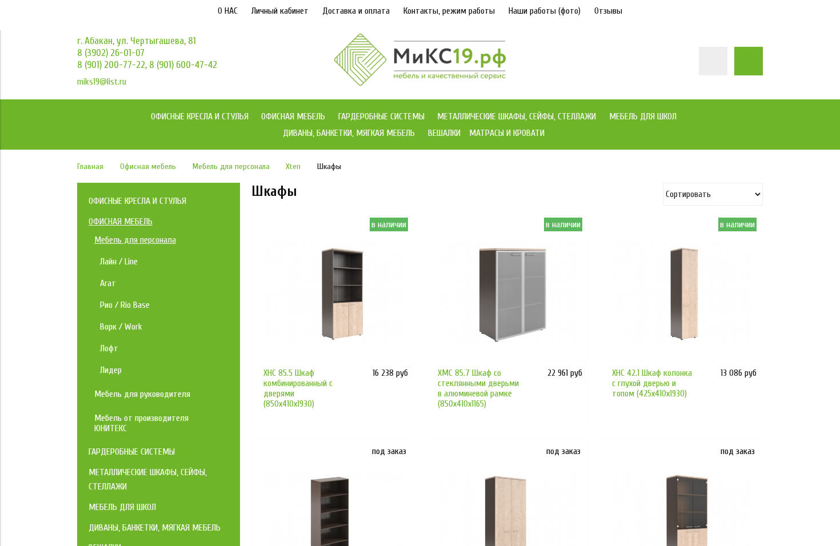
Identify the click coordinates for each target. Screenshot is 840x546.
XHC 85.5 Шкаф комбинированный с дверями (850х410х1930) (298, 388)
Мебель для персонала (231, 166)
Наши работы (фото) (545, 11)
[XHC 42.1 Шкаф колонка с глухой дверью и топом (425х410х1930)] (681, 292)
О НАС (228, 11)
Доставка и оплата (356, 11)
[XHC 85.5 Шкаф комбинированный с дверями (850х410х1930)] (332, 292)
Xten (293, 166)
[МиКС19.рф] (420, 83)
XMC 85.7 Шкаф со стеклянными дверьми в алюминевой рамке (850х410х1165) (478, 388)
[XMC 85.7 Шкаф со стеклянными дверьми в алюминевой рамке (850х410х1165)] (507, 292)
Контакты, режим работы (449, 11)
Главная (90, 166)
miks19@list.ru (101, 82)
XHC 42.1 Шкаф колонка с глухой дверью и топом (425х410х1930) (652, 383)
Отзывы (608, 11)
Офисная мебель (148, 166)
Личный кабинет (280, 11)
